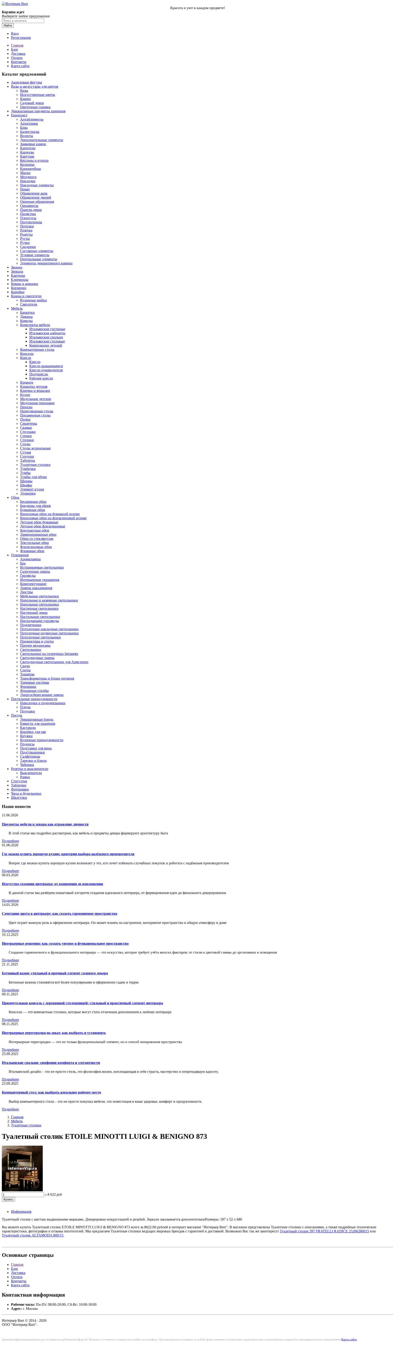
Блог (14, 49)
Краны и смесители (26, 296)
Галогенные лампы (35, 571)
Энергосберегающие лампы (42, 695)
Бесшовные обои (33, 502)
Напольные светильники (39, 604)
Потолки (27, 226)
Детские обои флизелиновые (42, 526)
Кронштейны (30, 169)
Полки (25, 419)
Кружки (26, 736)
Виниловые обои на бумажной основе (50, 514)
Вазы (24, 90)
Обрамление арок (34, 193)
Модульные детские (35, 399)
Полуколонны (31, 222)
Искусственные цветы (37, 95)
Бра (23, 563)
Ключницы (19, 280)
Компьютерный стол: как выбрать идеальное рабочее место (51, 1092)
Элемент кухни (32, 489)
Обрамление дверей (35, 197)
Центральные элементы (38, 259)
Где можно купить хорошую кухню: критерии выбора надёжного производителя (68, 854)
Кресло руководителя (46, 370)
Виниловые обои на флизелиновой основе (53, 518)
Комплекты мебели (35, 325)
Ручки (25, 243)
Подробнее (10, 841)
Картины (18, 275)
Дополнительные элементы (41, 140)
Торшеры (27, 674)
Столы (25, 444)
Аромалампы (30, 559)
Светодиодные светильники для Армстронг (54, 662)
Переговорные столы (36, 411)
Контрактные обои (34, 530)
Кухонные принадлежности (41, 740)
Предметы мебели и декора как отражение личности (45, 824)
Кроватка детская (33, 386)
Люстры (26, 592)
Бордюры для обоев (35, 506)
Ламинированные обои (38, 534)
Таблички (18, 785)
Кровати (26, 382)
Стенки (26, 436)
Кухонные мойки (33, 300)
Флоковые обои (32, 551)
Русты (25, 238)
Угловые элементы (34, 255)
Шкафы (26, 485)
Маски (25, 173)
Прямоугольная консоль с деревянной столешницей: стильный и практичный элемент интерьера (82, 1003)
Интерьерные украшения (39, 580)
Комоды (26, 321)
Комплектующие (33, 584)
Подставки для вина (36, 748)
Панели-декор (31, 210)
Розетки (26, 230)
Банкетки (27, 312)
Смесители (28, 304)
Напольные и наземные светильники (49, 600)
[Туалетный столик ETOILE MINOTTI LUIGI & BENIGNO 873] (22, 1190)
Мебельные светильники (39, 596)
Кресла (25, 358)
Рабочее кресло (41, 378)
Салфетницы (30, 756)
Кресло (34, 362)
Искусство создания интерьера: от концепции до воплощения (52, 884)
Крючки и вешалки (35, 391)
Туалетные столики (35, 465)
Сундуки (27, 456)
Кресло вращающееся (46, 366)
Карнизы (27, 152)
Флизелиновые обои (36, 547)
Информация (21, 1211)
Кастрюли (28, 728)
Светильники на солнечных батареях (49, 654)
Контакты (18, 62)
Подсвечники (30, 625)
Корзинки (18, 288)
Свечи (25, 666)
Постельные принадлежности (34, 699)
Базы (24, 127)
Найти (8, 25)
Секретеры (28, 423)
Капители (27, 148)
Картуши (27, 156)
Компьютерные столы (37, 349)
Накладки (27, 181)
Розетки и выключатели (29, 769)
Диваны (26, 317)
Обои (15, 497)
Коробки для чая (33, 732)
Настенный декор (34, 612)
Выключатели (31, 773)
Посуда (16, 715)
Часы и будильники (26, 793)
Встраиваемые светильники (42, 567)
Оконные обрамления (37, 201)
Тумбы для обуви (33, 477)
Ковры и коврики (24, 284)
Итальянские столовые (47, 341)
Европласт (19, 115)
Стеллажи (28, 432)
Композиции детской (45, 345)
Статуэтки (19, 781)
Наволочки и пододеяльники (42, 703)
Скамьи (26, 428)
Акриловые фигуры (26, 82)
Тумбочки (28, 469)
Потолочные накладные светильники (49, 629)
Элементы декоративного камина (46, 263)
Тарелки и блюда (33, 760)
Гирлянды (28, 576)
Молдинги (28, 177)
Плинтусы (28, 218)
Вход (15, 33)
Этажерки (28, 493)
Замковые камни (33, 144)
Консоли (27, 354)
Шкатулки (19, 797)
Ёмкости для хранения (37, 723)
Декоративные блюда (36, 719)
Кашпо (25, 99)
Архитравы (29, 123)
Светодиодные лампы (37, 658)
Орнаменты (29, 206)
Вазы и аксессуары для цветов (34, 86)
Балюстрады (29, 132)
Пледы (25, 707)
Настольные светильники (40, 617)
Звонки (16, 267)
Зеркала (17, 271)
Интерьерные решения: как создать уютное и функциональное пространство (65, 943)
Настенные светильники (39, 608)
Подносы (27, 744)
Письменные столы (35, 415)
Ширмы (26, 481)
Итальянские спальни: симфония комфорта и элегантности (51, 1063)
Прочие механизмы (35, 645)
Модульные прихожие (37, 403)
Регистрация (21, 38)
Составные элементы (36, 251)
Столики (27, 440)
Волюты (26, 136)
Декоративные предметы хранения (38, 111)
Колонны (27, 164)
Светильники (30, 649)
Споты (25, 670)
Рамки (25, 777)
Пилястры (28, 214)
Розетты (26, 234)
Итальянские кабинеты (47, 333)
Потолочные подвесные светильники (49, 633)
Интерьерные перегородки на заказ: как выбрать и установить (54, 1033)
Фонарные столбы (34, 691)
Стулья (25, 452)
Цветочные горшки (35, 107)
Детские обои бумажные (39, 522)
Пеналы (26, 407)
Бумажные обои (32, 510)
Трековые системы (34, 682)
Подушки (27, 711)
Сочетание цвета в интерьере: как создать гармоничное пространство (59, 913)
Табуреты (27, 460)
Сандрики (28, 247)
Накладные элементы (37, 185)
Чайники (27, 765)
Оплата (16, 58)
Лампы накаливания (36, 588)
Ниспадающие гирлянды (39, 621)
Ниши (25, 189)
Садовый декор (32, 103)
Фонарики (28, 686)
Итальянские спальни (46, 337)
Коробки (17, 292)
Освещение (20, 555)
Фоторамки (20, 789)
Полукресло (38, 374)
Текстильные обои (34, 543)
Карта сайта (20, 66)
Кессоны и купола (34, 160)
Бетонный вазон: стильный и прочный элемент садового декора (55, 973)
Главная (17, 45)
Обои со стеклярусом (36, 539)
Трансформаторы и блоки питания (47, 678)
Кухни (25, 395)
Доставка (18, 53)
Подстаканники (32, 752)
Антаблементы (31, 119)
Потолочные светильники (40, 637)
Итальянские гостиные (47, 329)
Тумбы (25, 473)
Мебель (17, 308)
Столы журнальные (35, 448)
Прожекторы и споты (37, 641)
